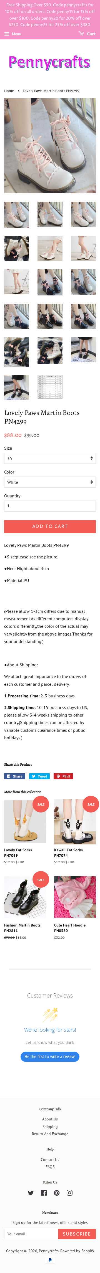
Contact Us (50, 1159)
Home (9, 91)
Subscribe (77, 1234)
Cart (91, 34)
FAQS (50, 1166)
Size (8, 448)
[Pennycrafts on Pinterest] (57, 1193)
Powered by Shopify (77, 1250)
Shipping (50, 1126)
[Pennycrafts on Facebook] (44, 1193)
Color (9, 472)
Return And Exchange (50, 1133)
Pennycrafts (49, 1250)
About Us (50, 1119)
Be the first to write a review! (50, 1056)
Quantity (12, 495)
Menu (16, 33)
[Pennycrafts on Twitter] (31, 1193)
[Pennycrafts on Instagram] (69, 1193)
